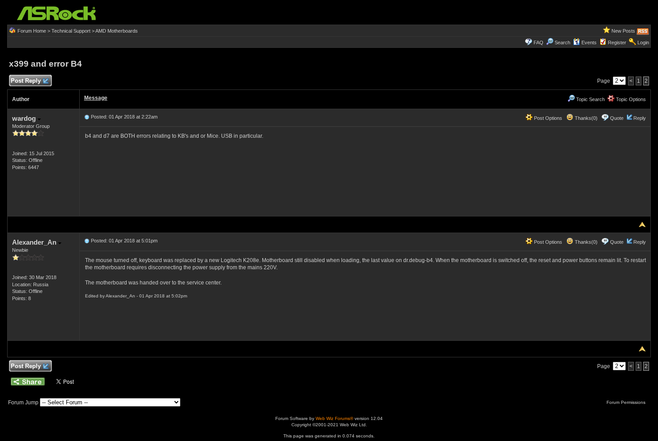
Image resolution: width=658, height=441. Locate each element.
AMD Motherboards (116, 31)
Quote (617, 118)
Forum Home (31, 31)
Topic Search (590, 99)
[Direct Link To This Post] (87, 116)
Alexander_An (35, 242)
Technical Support (70, 31)
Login (643, 42)
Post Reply (26, 80)
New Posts (623, 31)
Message (95, 98)
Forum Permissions (627, 402)
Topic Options (630, 99)
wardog (25, 118)
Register (617, 42)
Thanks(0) (585, 118)
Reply (639, 118)
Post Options (547, 118)
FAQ (538, 42)
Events (589, 42)
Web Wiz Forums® (334, 418)
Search (562, 42)
